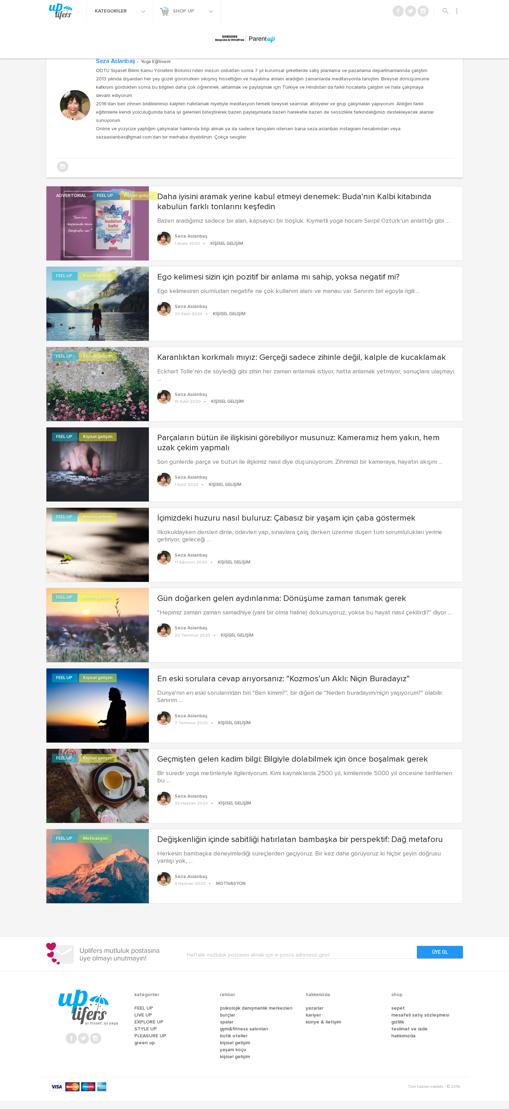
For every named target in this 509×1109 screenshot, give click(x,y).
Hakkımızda (403, 1035)
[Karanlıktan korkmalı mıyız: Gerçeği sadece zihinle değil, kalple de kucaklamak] (97, 383)
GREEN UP (144, 1042)
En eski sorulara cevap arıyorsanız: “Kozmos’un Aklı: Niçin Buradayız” (283, 679)
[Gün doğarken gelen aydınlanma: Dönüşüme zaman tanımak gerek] (97, 624)
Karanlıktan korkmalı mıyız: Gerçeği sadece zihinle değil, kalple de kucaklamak (301, 357)
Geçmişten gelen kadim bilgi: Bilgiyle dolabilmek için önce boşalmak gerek (292, 759)
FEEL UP (105, 196)
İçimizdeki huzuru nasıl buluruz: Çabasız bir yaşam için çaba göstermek (286, 518)
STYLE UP (145, 1029)
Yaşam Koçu (233, 1049)
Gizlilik (397, 1022)
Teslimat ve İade (409, 1029)
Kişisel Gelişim (235, 1042)
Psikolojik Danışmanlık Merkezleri (256, 1008)
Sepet (398, 1008)
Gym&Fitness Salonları (244, 1029)
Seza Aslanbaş (133, 61)
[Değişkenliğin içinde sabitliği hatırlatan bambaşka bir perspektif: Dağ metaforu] (97, 865)
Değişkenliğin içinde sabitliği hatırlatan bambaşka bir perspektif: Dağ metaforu (300, 839)
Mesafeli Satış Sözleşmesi (420, 1015)
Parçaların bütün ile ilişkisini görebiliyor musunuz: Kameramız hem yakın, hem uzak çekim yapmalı (298, 443)
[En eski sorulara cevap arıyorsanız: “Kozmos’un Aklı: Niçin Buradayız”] (97, 704)
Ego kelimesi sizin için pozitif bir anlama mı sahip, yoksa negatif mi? (278, 277)
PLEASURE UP (150, 1035)
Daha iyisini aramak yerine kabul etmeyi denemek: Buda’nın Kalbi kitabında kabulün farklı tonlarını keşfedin (294, 202)
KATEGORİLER (111, 11)
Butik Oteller (234, 1035)
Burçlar (227, 1015)
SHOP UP (184, 11)
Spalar (226, 1022)
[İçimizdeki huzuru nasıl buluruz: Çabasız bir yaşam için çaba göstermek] (97, 544)
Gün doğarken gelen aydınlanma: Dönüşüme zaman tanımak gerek (282, 598)
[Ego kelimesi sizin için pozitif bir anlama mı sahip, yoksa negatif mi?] (97, 303)
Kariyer (313, 1015)
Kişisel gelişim (138, 196)
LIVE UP (143, 1015)
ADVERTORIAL (71, 196)
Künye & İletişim (323, 1022)
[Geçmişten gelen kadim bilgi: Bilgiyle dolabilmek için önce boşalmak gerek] (97, 785)
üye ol (440, 952)
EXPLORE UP (148, 1022)
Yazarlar (314, 1008)
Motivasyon (95, 838)
